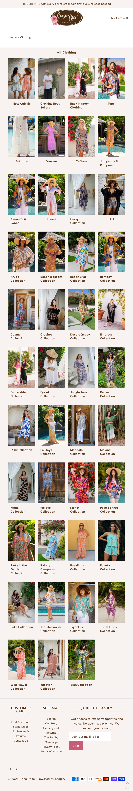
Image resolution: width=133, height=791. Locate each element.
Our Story (51, 723)
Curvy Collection (77, 221)
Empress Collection (107, 336)
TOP (127, 787)
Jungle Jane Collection (78, 394)
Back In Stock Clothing (79, 105)
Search (51, 718)
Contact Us (21, 740)
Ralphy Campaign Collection (47, 569)
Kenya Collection (107, 394)
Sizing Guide (21, 726)
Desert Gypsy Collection (80, 336)
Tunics (51, 219)
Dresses (51, 161)
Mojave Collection (47, 510)
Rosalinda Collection (77, 567)
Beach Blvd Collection (78, 279)
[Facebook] (10, 769)
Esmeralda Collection (18, 394)
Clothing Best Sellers (50, 105)
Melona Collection (107, 452)
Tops (111, 104)
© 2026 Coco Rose (21, 779)
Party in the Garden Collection (19, 569)
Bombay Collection (107, 279)
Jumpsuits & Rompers (109, 163)
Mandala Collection (77, 452)
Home (13, 37)
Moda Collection (18, 510)
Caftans (81, 161)
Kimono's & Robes (18, 221)
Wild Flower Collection (19, 687)
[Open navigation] (15, 17)
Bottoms (22, 161)
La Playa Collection (47, 452)
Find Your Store (20, 722)
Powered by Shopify (52, 779)
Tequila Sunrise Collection (51, 629)
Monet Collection (77, 510)
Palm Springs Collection (109, 510)
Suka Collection (22, 627)
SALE (111, 219)
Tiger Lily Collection (77, 629)
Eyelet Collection (47, 394)
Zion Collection (81, 685)
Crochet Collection (47, 336)
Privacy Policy (51, 747)
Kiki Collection (22, 450)
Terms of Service (51, 751)
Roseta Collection (107, 567)
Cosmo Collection (18, 336)
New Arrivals (22, 104)
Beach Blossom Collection (51, 279)
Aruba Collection (18, 279)
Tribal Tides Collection (108, 629)
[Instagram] (16, 769)
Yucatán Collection (47, 687)
